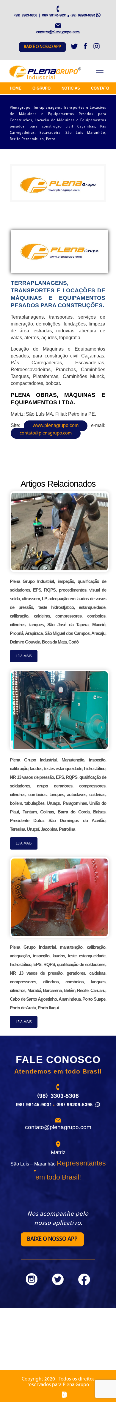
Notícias (71, 88)
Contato (100, 88)
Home (15, 88)
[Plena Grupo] (46, 73)
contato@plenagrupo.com (46, 433)
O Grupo (41, 88)
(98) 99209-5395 (82, 15)
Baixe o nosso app (42, 47)
